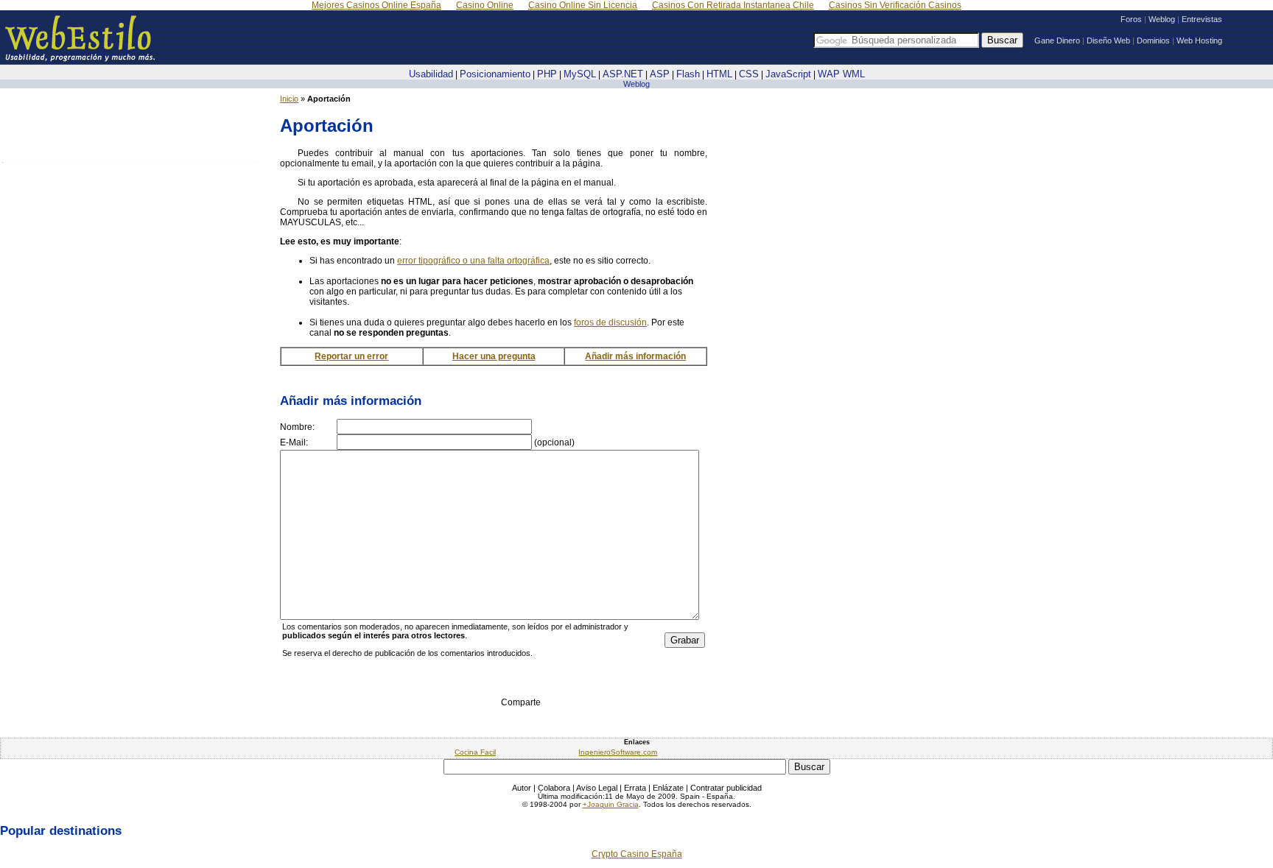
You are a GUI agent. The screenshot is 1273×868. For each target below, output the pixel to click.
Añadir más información (635, 356)
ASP (660, 74)
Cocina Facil (475, 752)
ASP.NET (623, 74)
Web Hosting (1199, 40)
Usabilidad (431, 74)
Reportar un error (351, 356)
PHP (547, 74)
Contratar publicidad (726, 787)
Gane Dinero (1057, 40)
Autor (521, 787)
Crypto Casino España (637, 854)
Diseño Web (1108, 40)
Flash (688, 74)
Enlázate (668, 787)
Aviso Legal (596, 787)
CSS (749, 74)
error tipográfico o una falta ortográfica (473, 260)
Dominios (1153, 40)
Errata (635, 787)
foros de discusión (610, 322)
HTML (719, 74)
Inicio (289, 98)
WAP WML (841, 74)
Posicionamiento (495, 74)
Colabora (554, 787)
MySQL (580, 74)
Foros (1131, 19)
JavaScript (788, 74)
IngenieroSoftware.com (617, 752)
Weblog (1161, 19)
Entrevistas (1202, 19)
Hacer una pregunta (494, 356)
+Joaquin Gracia (611, 804)
